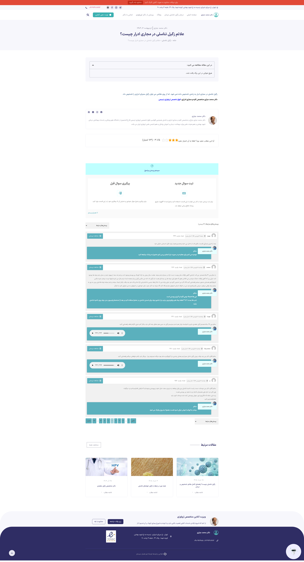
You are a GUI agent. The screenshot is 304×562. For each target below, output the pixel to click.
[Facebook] (101, 112)
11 (104, 421)
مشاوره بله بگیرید (135, 2)
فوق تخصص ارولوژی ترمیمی (170, 99)
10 (108, 421)
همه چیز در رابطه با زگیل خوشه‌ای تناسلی (152, 486)
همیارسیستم (92, 213)
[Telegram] (93, 112)
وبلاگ (159, 14)
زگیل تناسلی (166, 40)
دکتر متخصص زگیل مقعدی (106, 486)
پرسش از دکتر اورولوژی (145, 14)
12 (100, 421)
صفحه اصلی (192, 14)
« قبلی (133, 421)
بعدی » (89, 421)
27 (94, 421)
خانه (174, 40)
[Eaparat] (89, 112)
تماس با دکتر (128, 14)
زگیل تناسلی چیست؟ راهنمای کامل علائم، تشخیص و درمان (197, 485)
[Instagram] (97, 112)
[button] (88, 15)
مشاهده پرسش (94, 236)
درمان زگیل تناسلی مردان (174, 14)
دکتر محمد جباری (207, 15)
